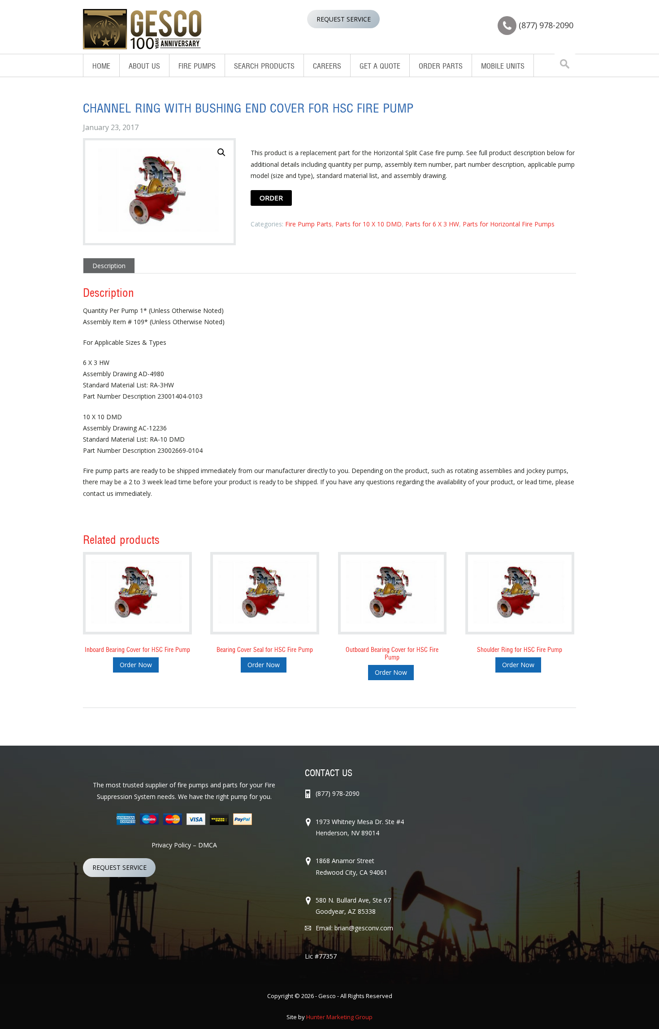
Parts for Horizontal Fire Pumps (509, 224)
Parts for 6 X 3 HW (432, 224)
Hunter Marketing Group (339, 1017)
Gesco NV (142, 29)
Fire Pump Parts (308, 224)
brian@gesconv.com (363, 928)
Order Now (136, 664)
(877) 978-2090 (546, 25)
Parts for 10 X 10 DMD (368, 224)
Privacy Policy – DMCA (184, 845)
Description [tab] (109, 265)
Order (271, 197)
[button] (221, 152)
